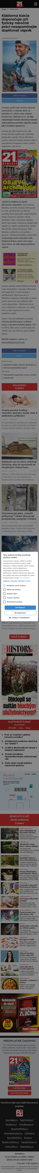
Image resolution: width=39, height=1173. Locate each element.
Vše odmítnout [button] (20, 613)
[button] (19, 581)
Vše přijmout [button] (20, 607)
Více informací (25, 578)
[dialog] (19, 586)
